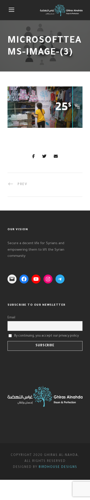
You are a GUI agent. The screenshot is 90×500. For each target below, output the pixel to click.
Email (11, 318)
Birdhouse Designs (58, 467)
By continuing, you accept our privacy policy (46, 336)
